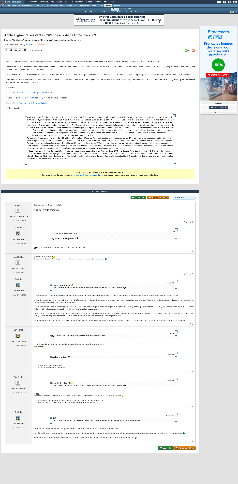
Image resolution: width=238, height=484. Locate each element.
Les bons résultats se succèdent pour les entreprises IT (33, 93)
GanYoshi (18, 377)
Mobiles (108, 6)
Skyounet (18, 330)
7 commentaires (41, 45)
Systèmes (116, 6)
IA (42, 6)
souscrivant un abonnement (86, 175)
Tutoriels (43, 2)
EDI (75, 6)
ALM (47, 6)
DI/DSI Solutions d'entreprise (23, 6)
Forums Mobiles (103, 12)
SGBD (94, 6)
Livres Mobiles (140, 12)
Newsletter (77, 2)
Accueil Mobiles (90, 12)
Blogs (59, 2)
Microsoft (54, 6)
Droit (105, 2)
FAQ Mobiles (129, 12)
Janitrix (18, 228)
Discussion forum (219, 107)
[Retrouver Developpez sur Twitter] (233, 12)
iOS (129, 9)
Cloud (37, 6)
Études (97, 2)
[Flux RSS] (231, 12)
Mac (22, 98)
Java (61, 6)
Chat (67, 2)
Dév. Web (68, 6)
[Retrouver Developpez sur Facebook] (236, 12)
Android (123, 9)
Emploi (88, 2)
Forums (33, 2)
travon (18, 205)
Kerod (29, 45)
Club (113, 2)
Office (101, 6)
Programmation (84, 6)
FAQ (52, 2)
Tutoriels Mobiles (117, 12)
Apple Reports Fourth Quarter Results (30, 103)
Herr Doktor (18, 257)
